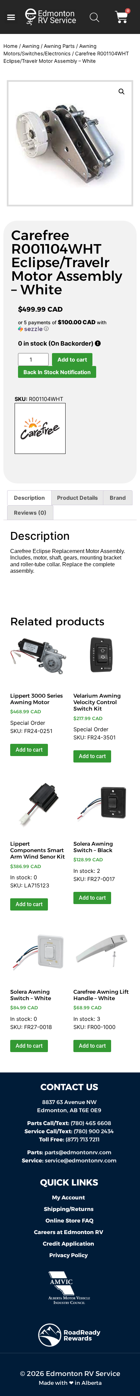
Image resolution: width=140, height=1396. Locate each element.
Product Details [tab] (77, 497)
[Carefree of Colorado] (40, 429)
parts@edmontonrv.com (78, 1152)
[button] (11, 17)
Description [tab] (29, 497)
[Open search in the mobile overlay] (94, 17)
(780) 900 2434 (69, 1131)
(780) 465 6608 (69, 1123)
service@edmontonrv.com (81, 1160)
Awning (30, 46)
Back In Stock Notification (57, 372)
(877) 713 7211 (69, 1139)
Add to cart (72, 359)
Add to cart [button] (29, 750)
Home (10, 46)
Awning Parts (59, 46)
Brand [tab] (118, 497)
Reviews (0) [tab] (30, 512)
